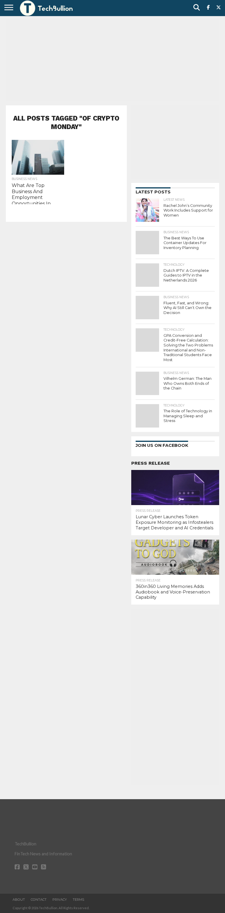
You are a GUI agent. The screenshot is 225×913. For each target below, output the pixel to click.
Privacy (59, 899)
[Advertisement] (112, 60)
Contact (39, 899)
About (19, 899)
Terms (78, 899)
